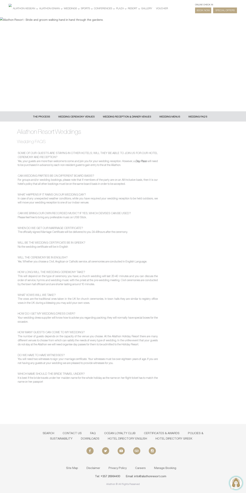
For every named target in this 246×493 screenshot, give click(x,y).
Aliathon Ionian (49, 8)
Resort (132, 8)
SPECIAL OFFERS (225, 10)
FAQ (93, 433)
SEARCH (48, 433)
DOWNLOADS (90, 438)
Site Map (72, 468)
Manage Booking (165, 468)
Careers (140, 468)
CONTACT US (72, 433)
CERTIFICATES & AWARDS (162, 433)
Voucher (162, 8)
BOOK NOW (203, 10)
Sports (85, 8)
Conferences (103, 8)
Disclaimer (93, 468)
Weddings (70, 8)
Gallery (146, 8)
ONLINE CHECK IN (204, 5)
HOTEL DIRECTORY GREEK (173, 438)
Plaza (120, 8)
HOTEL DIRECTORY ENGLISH (127, 438)
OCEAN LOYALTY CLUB (119, 433)
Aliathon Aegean (24, 8)
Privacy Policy (118, 468)
